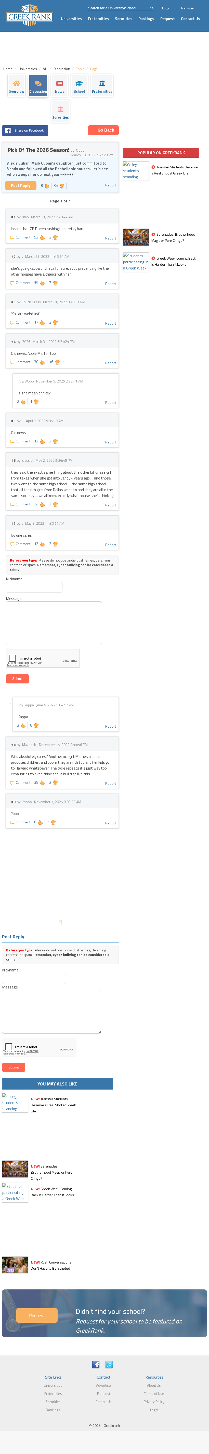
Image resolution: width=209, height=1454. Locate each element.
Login (166, 8)
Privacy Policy (154, 1401)
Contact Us (190, 19)
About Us (154, 1385)
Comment (23, 237)
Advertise (103, 1385)
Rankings (146, 19)
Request (167, 19)
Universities (71, 19)
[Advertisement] (60, 869)
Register (187, 8)
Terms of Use (154, 1393)
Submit (17, 679)
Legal (154, 1409)
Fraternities (98, 19)
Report (110, 185)
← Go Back (103, 130)
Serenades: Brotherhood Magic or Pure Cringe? (51, 1172)
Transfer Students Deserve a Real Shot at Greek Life (53, 1105)
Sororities (123, 19)
